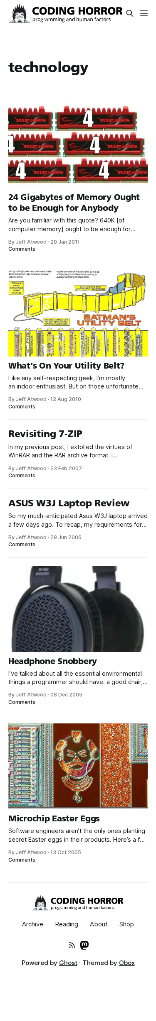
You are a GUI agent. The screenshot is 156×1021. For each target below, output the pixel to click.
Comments (21, 249)
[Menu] (144, 13)
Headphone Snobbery (52, 661)
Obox (127, 963)
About (99, 924)
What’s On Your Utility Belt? (66, 366)
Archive (32, 924)
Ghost (68, 963)
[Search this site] (129, 13)
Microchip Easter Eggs (54, 818)
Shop (126, 924)
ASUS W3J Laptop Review (69, 503)
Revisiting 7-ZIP (45, 434)
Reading (66, 924)
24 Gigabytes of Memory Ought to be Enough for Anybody (74, 202)
